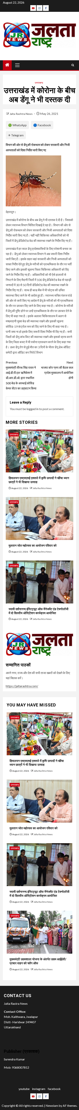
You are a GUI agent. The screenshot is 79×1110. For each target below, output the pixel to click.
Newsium (52, 1105)
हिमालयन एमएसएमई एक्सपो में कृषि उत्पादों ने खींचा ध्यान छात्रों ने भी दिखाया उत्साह (37, 763)
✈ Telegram (16, 135)
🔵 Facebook (42, 125)
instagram (38, 1089)
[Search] (72, 65)
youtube (24, 1089)
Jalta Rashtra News (21, 113)
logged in (32, 409)
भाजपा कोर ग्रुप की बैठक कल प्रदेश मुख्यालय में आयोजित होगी (57, 370)
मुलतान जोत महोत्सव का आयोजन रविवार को (33, 545)
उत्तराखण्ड (39, 82)
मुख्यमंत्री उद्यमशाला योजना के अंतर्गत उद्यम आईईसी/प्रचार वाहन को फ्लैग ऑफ (38, 961)
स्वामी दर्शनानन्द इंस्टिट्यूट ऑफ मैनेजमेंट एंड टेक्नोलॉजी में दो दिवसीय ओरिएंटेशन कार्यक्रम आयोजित (39, 894)
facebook (54, 1089)
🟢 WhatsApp (17, 125)
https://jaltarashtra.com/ (22, 686)
